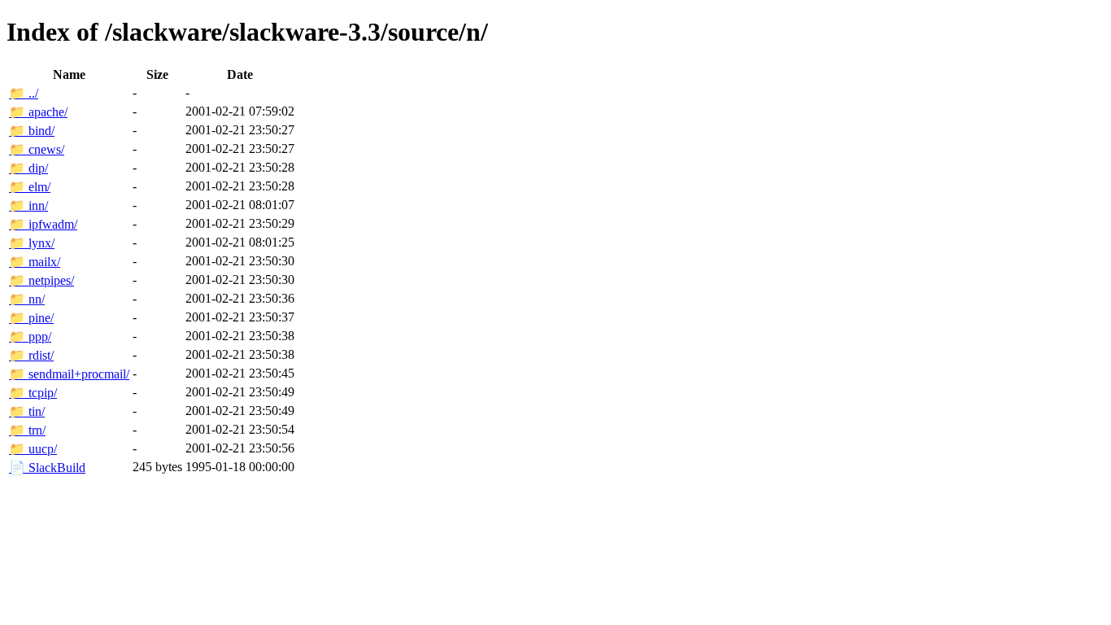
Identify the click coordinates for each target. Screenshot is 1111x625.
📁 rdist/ (31, 355)
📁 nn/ (27, 299)
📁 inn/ (28, 205)
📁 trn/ (27, 430)
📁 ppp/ (30, 336)
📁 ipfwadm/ (43, 224)
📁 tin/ (27, 411)
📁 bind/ (31, 131)
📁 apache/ (38, 112)
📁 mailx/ (34, 262)
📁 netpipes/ (41, 280)
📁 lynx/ (31, 243)
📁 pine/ (31, 318)
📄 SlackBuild (47, 467)
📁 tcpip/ (33, 393)
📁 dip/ (28, 168)
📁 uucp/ (33, 449)
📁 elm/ (29, 187)
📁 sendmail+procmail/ (69, 374)
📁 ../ (23, 93)
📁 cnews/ (36, 149)
